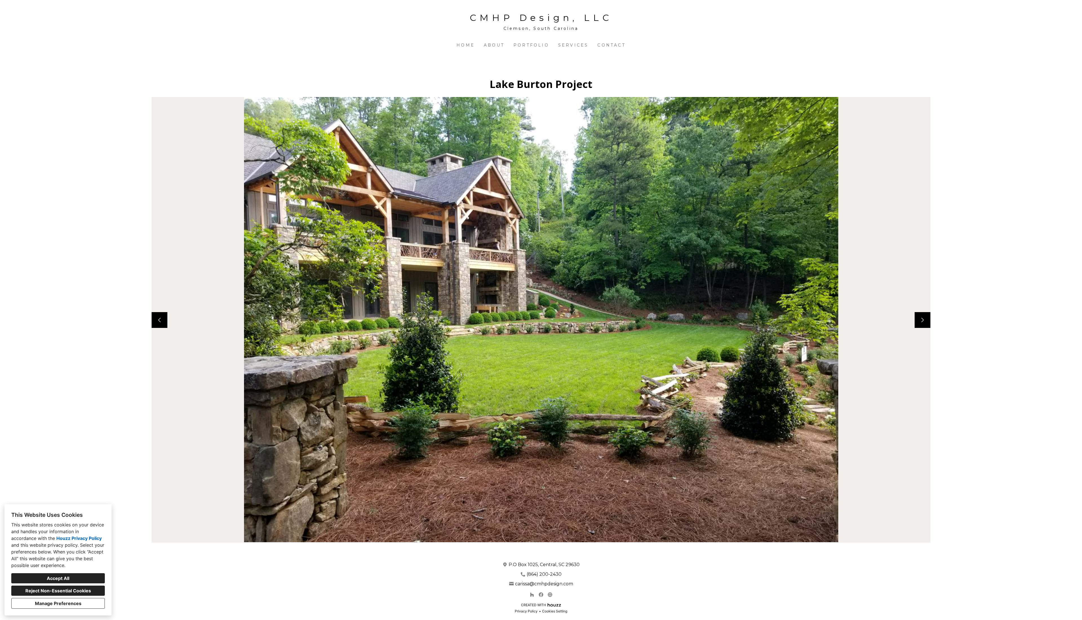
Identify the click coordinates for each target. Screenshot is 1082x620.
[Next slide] (922, 320)
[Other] (550, 594)
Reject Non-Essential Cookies (58, 590)
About (494, 45)
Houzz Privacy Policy (79, 538)
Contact (611, 45)
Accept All (58, 578)
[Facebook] (541, 594)
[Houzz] (532, 594)
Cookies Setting (554, 611)
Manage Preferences (58, 603)
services (573, 45)
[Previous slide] (159, 320)
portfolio (531, 45)
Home (465, 45)
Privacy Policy (526, 611)
